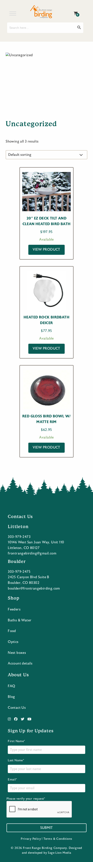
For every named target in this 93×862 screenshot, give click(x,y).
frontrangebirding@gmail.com (32, 553)
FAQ (11, 686)
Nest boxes (17, 653)
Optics (13, 642)
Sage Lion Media (59, 853)
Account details (20, 663)
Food (12, 631)
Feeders (14, 609)
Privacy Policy (31, 839)
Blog (11, 697)
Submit (46, 828)
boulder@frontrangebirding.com (34, 588)
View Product (46, 250)
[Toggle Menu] (12, 13)
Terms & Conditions (57, 839)
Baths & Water (19, 620)
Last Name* (16, 760)
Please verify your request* (25, 799)
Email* (12, 779)
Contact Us (17, 708)
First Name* (16, 741)
